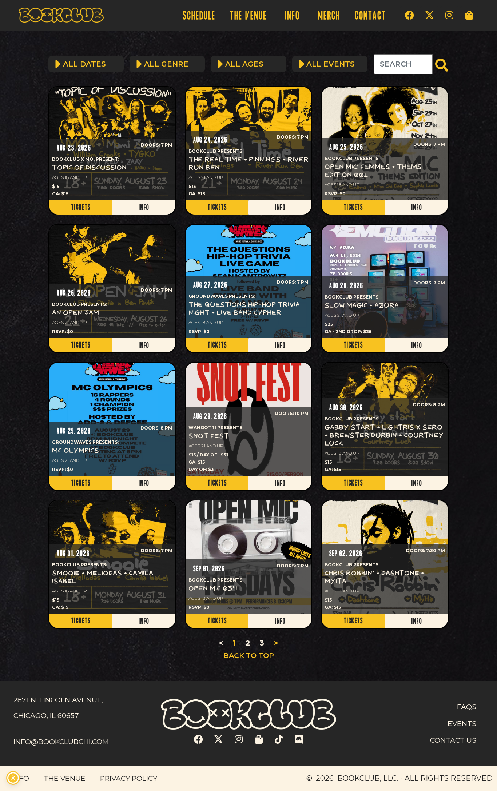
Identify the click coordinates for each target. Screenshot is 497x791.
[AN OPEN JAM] (112, 281)
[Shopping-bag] (469, 15)
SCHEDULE (198, 16)
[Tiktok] (279, 739)
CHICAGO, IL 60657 (46, 715)
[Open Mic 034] (249, 557)
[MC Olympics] (112, 419)
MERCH (329, 16)
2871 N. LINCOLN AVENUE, (58, 699)
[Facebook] (409, 15)
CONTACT (370, 16)
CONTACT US (453, 740)
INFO (292, 16)
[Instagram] (449, 15)
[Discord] (299, 739)
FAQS (466, 706)
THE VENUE (248, 16)
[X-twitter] (429, 15)
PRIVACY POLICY (128, 778)
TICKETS (80, 207)
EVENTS (462, 723)
